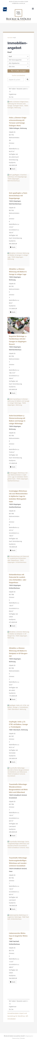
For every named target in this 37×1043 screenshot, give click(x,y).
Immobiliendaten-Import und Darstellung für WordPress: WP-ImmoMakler (17, 1016)
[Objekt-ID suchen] (27, 79)
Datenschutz (16, 1038)
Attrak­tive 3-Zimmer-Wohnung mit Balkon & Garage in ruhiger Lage (18, 271)
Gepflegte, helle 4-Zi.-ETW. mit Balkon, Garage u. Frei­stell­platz (18, 724)
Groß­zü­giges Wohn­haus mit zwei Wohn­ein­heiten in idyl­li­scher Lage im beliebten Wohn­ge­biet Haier (18, 496)
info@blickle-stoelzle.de (18, 3)
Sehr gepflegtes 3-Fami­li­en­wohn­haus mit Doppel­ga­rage (18, 195)
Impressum (29, 1036)
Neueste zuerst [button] (22, 89)
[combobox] (18, 56)
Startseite (9, 37)
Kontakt (23, 1038)
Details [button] (13, 169)
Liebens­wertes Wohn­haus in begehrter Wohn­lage (18, 935)
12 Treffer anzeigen (19, 71)
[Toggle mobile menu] (33, 9)
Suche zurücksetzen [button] (18, 75)
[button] (3, 1039)
